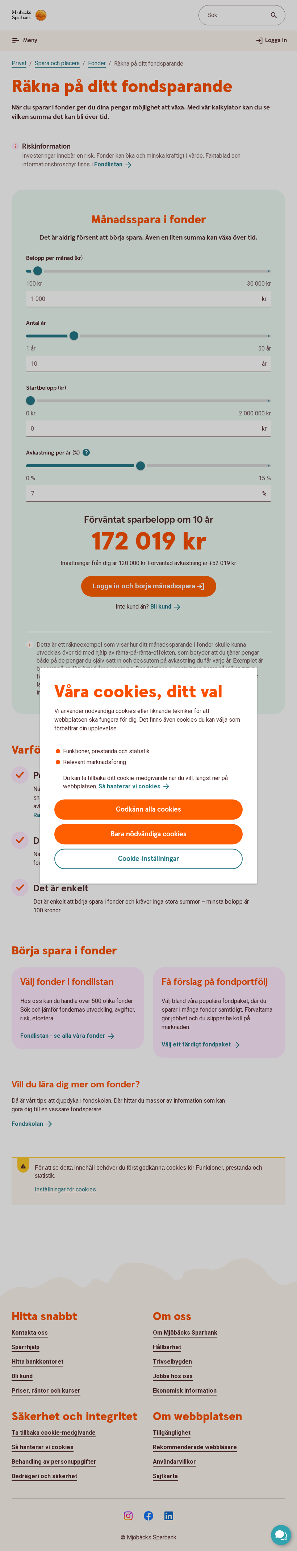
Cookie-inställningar (148, 858)
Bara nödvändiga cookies (148, 834)
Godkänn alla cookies (148, 809)
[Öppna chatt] (281, 1535)
